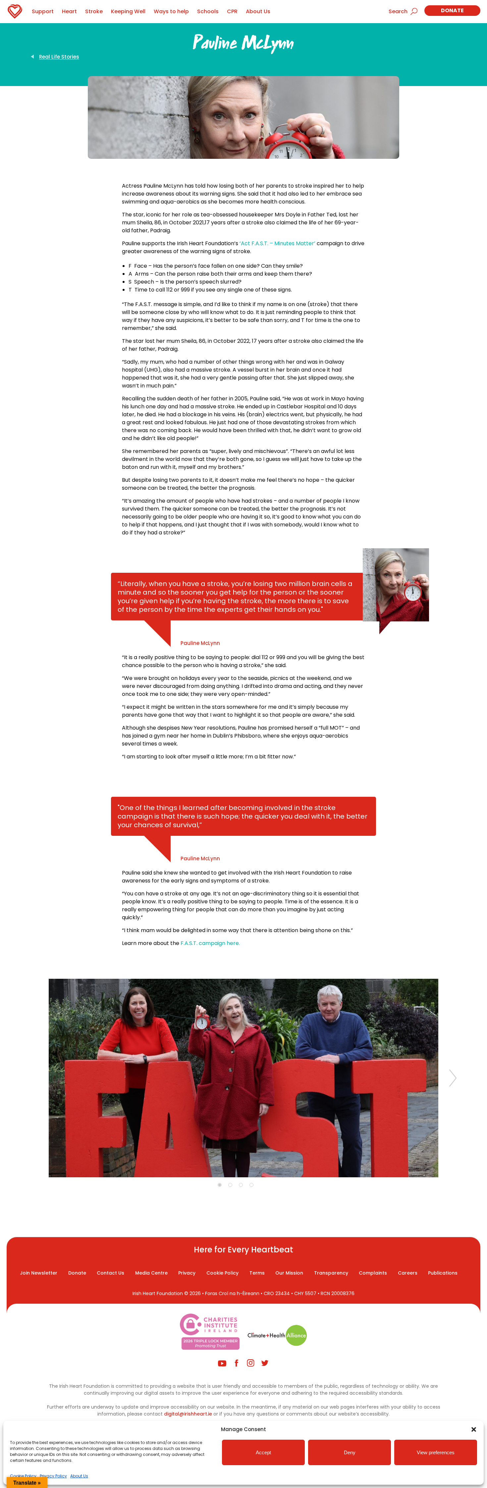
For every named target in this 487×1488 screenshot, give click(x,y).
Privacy (186, 1273)
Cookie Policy (23, 1476)
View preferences (436, 1452)
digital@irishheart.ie (188, 1414)
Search (398, 11)
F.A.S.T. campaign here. (210, 943)
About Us (79, 1476)
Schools (208, 11)
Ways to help (171, 11)
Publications (443, 1273)
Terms (257, 1273)
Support (43, 11)
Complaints (373, 1273)
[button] (473, 1429)
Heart (69, 11)
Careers (407, 1273)
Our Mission (289, 1273)
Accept (263, 1452)
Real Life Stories (59, 56)
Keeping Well (128, 11)
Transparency (331, 1273)
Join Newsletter (38, 1273)
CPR (232, 11)
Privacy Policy (53, 1476)
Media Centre (151, 1273)
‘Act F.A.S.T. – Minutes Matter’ (277, 243)
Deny (349, 1452)
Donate (452, 10)
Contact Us (110, 1273)
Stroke (94, 11)
